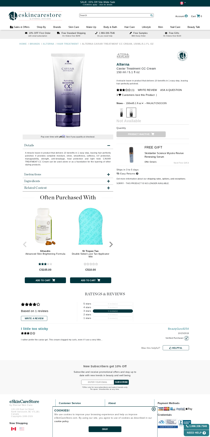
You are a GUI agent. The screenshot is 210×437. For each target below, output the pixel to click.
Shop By (41, 27)
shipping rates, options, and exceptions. (166, 179)
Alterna (122, 64)
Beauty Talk (194, 27)
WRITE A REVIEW (34, 318)
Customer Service (70, 403)
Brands (57, 27)
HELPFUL (176, 348)
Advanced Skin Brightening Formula (45, 252)
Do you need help (104, 36)
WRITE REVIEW (147, 90)
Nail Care (175, 27)
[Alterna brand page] (123, 55)
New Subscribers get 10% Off (105, 366)
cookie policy (61, 421)
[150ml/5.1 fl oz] (131, 112)
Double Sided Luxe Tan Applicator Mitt (90, 254)
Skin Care (73, 27)
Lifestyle (146, 27)
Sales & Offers (21, 27)
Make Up (91, 27)
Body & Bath (110, 27)
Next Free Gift (181, 163)
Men (160, 27)
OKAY (105, 429)
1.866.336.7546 (198, 426)
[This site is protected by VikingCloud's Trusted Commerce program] (168, 423)
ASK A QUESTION (171, 90)
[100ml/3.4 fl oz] (121, 112)
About (112, 403)
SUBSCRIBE (121, 382)
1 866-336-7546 (107, 33)
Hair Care (129, 27)
